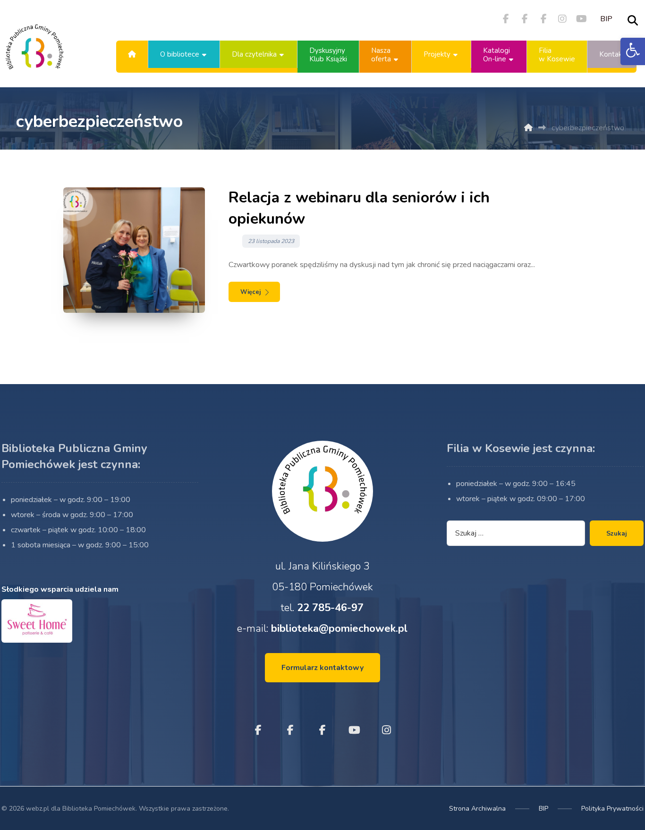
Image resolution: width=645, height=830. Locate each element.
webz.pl (37, 808)
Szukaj (616, 533)
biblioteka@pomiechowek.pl (339, 628)
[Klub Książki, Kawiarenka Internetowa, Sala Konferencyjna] (34, 54)
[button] (632, 51)
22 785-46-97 (330, 608)
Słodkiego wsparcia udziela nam (60, 589)
